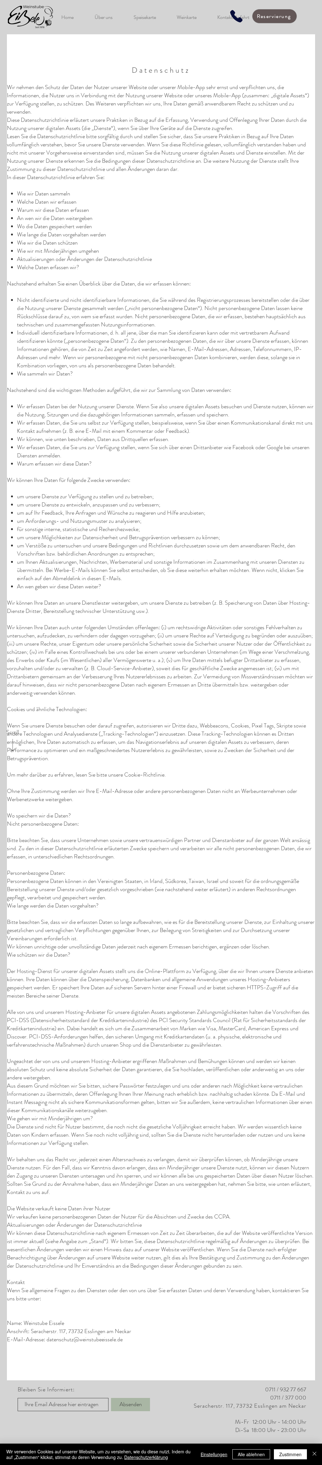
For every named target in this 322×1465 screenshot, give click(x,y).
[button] (274, 16)
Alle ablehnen (251, 1454)
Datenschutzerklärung (146, 1457)
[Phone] (236, 16)
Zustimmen (290, 1454)
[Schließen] (314, 1454)
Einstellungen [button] (214, 1454)
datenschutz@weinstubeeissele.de (85, 1339)
